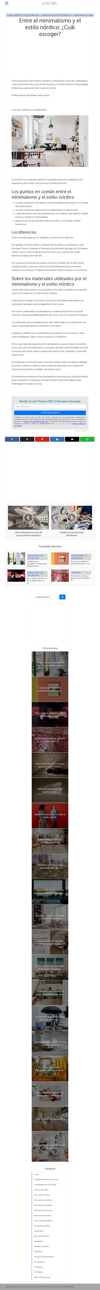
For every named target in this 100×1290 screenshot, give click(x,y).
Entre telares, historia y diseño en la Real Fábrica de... (80, 578)
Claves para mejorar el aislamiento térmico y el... (81, 562)
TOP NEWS (76, 572)
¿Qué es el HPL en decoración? (50, 1119)
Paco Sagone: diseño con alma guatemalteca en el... (37, 580)
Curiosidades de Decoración (56, 15)
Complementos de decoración (23, 15)
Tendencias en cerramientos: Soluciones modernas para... (37, 563)
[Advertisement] (50, 58)
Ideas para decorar (83, 15)
